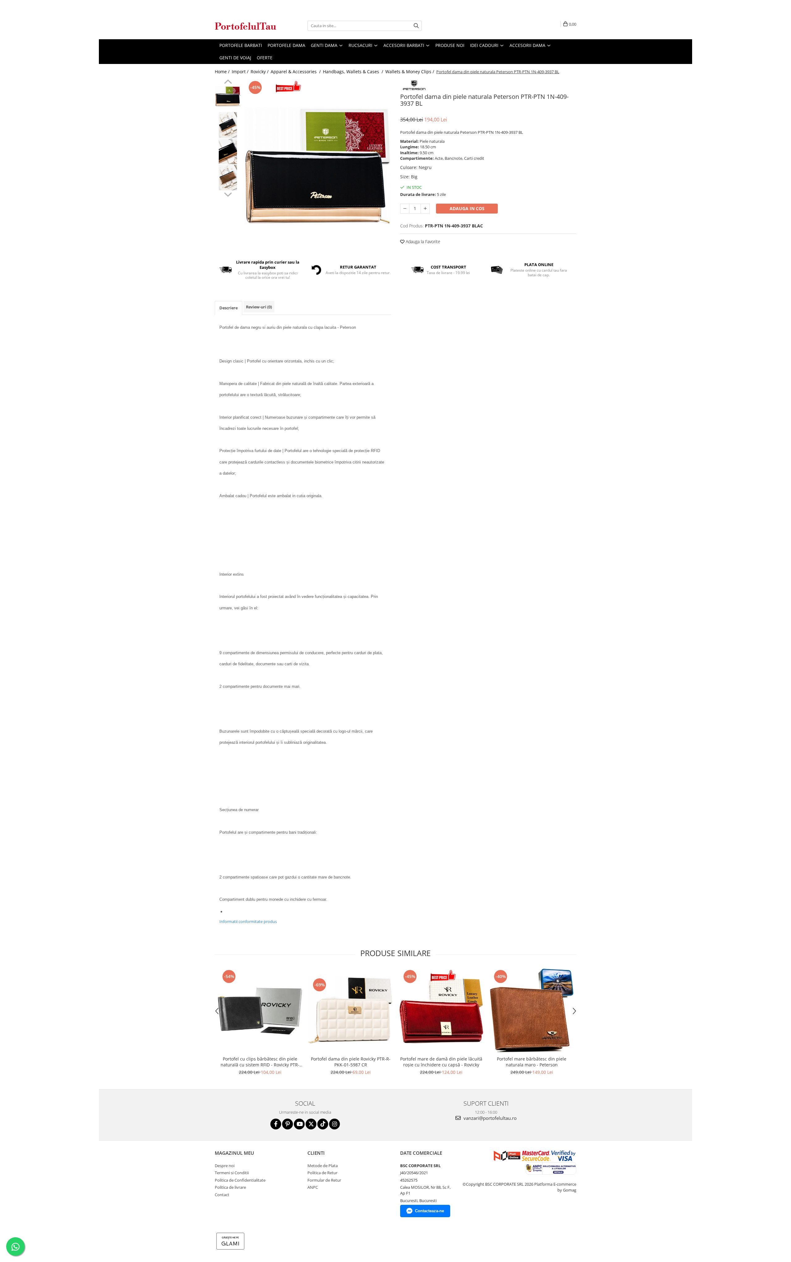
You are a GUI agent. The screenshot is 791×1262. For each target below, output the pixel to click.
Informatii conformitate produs (248, 921)
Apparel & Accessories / (296, 71)
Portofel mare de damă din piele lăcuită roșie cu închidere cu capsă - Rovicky (441, 1062)
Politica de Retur (322, 1172)
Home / (223, 71)
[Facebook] (275, 1124)
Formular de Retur (324, 1180)
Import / (241, 71)
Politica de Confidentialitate (240, 1180)
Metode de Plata (322, 1165)
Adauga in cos (467, 208)
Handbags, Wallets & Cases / (353, 71)
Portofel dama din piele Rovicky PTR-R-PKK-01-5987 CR (351, 1062)
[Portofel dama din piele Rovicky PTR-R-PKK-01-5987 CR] (350, 1010)
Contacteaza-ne (429, 1211)
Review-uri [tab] (259, 307)
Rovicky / (260, 71)
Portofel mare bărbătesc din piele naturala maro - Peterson (531, 1062)
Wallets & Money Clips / (410, 71)
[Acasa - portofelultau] (246, 26)
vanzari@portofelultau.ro (489, 1118)
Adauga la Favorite (422, 241)
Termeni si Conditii (232, 1172)
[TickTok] (322, 1124)
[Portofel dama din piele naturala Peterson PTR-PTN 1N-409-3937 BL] (317, 165)
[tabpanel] (317, 165)
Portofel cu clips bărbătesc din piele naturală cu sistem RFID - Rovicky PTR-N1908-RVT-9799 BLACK (260, 1062)
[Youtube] (299, 1124)
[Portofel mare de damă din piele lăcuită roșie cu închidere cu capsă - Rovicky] (441, 1010)
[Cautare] (416, 26)
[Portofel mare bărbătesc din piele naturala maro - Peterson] (531, 1010)
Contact (222, 1194)
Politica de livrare (230, 1187)
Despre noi (225, 1165)
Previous (228, 82)
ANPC (312, 1187)
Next (228, 194)
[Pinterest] (287, 1124)
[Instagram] (334, 1124)
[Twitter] (311, 1124)
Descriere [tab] (228, 308)
